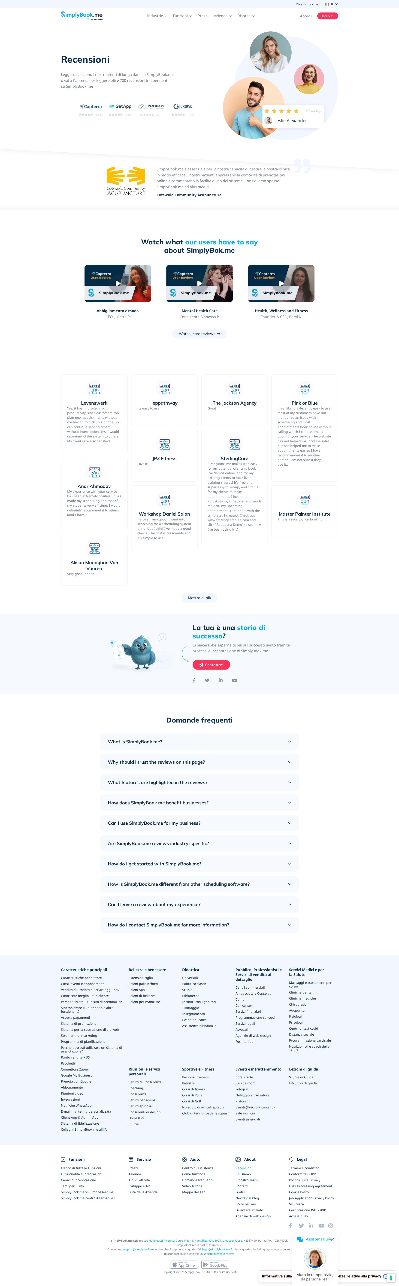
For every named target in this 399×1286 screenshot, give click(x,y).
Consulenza (138, 1094)
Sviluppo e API (140, 1186)
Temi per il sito (72, 1186)
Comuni (242, 999)
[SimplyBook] (82, 16)
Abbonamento (72, 1087)
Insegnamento (193, 1014)
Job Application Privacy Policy (311, 1198)
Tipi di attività (139, 1180)
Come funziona (194, 1174)
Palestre (188, 1083)
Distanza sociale (301, 1034)
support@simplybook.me (138, 1249)
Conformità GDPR (302, 1174)
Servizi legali (245, 1023)
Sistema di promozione (79, 1023)
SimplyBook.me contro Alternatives (88, 1198)
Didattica (190, 969)
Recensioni (244, 1168)
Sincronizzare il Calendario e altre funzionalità (87, 1010)
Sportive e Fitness (198, 1069)
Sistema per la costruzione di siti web (90, 1029)
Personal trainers (195, 1077)
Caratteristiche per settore (81, 977)
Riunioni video (72, 1093)
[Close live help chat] (333, 1239)
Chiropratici (298, 1004)
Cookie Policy (299, 1192)
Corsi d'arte (244, 1077)
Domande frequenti (197, 1180)
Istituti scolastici (194, 983)
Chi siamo (243, 1174)
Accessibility (298, 1216)
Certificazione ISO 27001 (308, 1210)
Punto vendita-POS (75, 1057)
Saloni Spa (137, 990)
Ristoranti (243, 1101)
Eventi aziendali (248, 1119)
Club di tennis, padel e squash (206, 1113)
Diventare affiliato (249, 1210)
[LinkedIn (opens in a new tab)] (313, 1225)
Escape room (245, 1083)
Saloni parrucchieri (143, 983)
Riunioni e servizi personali (144, 1072)
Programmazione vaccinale (310, 1040)
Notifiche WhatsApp (76, 1105)
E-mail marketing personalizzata (86, 1111)
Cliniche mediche (302, 998)
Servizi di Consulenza (145, 1082)
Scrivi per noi (246, 1204)
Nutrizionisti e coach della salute (309, 1048)
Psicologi (296, 1022)
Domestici (136, 1118)
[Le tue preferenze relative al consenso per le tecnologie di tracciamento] (391, 1278)
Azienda (135, 1174)
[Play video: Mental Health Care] (199, 283)
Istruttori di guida (303, 1083)
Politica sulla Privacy (304, 1180)
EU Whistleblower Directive (217, 1254)
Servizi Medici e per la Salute (306, 972)
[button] (157, 15)
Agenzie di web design (253, 1035)
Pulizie (134, 1124)
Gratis (240, 1192)
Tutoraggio (190, 1008)
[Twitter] (207, 680)
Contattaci (214, 664)
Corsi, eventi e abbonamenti (83, 983)
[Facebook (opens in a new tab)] (294, 1225)
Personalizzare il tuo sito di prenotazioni (92, 1002)
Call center (244, 1005)
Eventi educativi (194, 1020)
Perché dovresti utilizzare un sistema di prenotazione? (91, 1049)
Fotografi (242, 1089)
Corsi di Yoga (192, 1095)
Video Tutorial (192, 1186)
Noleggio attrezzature (252, 1095)
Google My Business (76, 1075)
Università (190, 977)
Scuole (187, 990)
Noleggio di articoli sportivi (203, 1107)
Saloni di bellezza (142, 996)
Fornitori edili (246, 1041)
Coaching (136, 1088)
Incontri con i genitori (199, 1002)
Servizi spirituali (141, 1106)
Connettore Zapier (75, 1069)
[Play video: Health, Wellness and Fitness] (281, 283)
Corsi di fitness (193, 1089)
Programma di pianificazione (83, 1041)
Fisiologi (295, 1016)
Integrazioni (70, 1099)
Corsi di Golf (191, 1101)
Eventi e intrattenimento (258, 1069)
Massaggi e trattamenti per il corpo (311, 984)
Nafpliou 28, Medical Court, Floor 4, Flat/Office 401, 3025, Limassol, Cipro (195, 1241)
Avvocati (242, 1029)
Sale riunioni (245, 1113)
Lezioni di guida (303, 1069)
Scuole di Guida (301, 1077)
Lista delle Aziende (143, 1192)
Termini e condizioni (304, 1168)
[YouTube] (234, 680)
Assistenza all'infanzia (199, 1026)
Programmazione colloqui (255, 1017)
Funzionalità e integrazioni (81, 1174)
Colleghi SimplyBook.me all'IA (84, 1129)
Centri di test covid (303, 1028)
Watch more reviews (197, 333)
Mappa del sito (193, 1192)
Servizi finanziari (248, 1011)
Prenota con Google (76, 1081)
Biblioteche (191, 996)
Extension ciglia (141, 977)
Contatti (242, 1186)
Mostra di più (199, 597)
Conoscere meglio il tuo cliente (85, 996)
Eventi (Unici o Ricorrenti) (255, 1107)
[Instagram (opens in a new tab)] (333, 1225)
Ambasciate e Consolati (254, 993)
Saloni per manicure (144, 1002)
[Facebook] (194, 680)
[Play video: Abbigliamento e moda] (118, 283)
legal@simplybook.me (216, 1249)
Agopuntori (298, 1010)
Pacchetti (68, 1063)
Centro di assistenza (198, 1168)
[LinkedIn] (221, 680)
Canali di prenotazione (78, 1180)
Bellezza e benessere (147, 969)
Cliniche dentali (301, 992)
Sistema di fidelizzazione (80, 1123)
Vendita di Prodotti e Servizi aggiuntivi (90, 990)
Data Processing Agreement (310, 1186)
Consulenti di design (145, 1112)
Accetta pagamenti (75, 1017)
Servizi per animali (143, 1100)
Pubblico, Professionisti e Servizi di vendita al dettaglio (259, 974)
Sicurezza (296, 1204)
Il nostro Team (247, 1180)
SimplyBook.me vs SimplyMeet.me (87, 1192)
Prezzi (203, 15)
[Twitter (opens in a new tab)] (304, 1225)
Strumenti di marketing (79, 1035)
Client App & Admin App (80, 1117)
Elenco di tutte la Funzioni (81, 1168)
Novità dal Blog (247, 1198)
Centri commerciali (250, 987)
